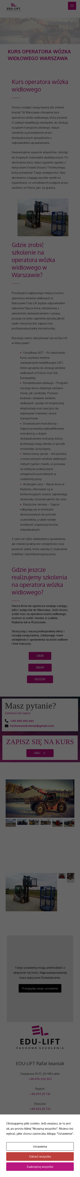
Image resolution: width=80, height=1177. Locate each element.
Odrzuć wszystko (40, 1156)
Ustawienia (40, 1146)
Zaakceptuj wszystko (40, 1166)
